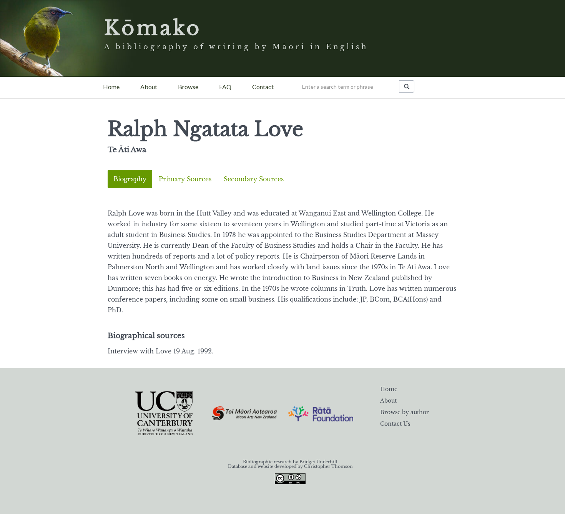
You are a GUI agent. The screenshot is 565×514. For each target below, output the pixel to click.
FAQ (225, 86)
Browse (188, 86)
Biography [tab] (129, 179)
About (148, 86)
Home (111, 86)
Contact (263, 86)
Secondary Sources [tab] (254, 179)
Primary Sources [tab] (185, 179)
